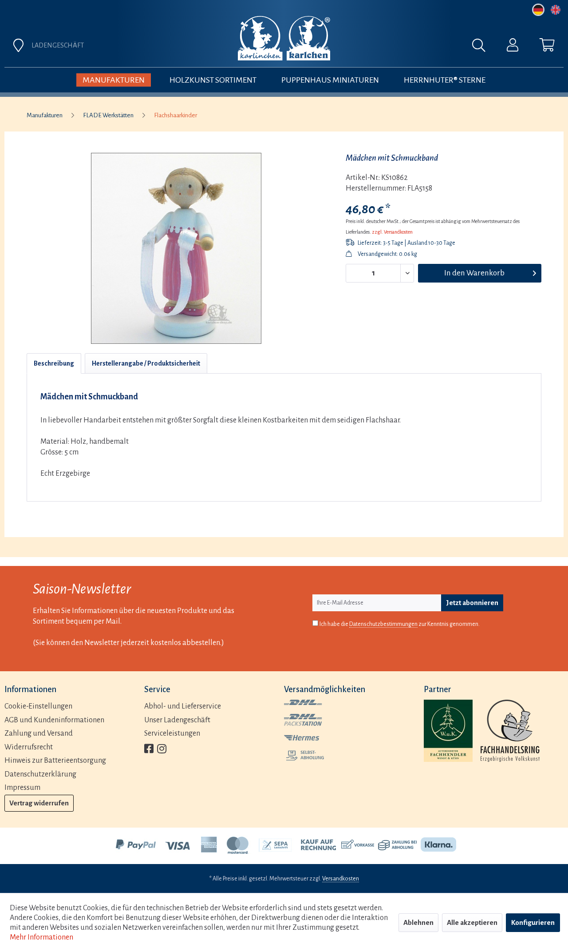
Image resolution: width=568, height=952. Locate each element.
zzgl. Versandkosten (392, 232)
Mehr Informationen (41, 937)
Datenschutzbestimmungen (383, 624)
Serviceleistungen (172, 733)
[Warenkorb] (547, 47)
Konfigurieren (533, 922)
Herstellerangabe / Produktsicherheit (146, 363)
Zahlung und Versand (38, 733)
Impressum (22, 788)
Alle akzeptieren (472, 922)
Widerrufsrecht (28, 747)
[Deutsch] (538, 10)
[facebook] (149, 750)
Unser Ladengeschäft (177, 720)
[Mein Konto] (512, 47)
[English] (556, 10)
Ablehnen (418, 922)
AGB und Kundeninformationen (54, 720)
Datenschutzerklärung (40, 774)
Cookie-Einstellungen (38, 706)
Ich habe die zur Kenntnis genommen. (400, 624)
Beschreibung (54, 363)
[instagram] (161, 750)
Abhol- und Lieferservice (182, 706)
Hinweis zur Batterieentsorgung (55, 761)
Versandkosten (340, 879)
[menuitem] (382, 47)
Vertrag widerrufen (39, 803)
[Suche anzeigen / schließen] (483, 47)
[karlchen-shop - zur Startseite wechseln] (284, 38)
